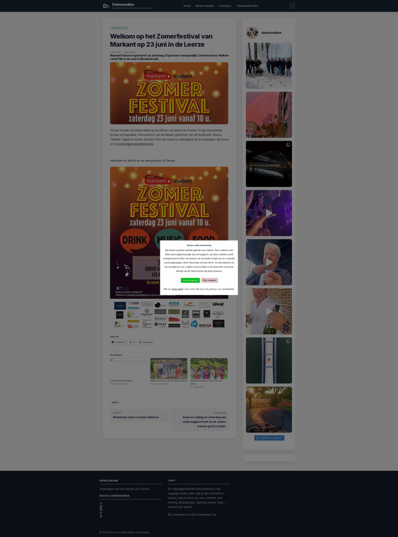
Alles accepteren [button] (190, 280)
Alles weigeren (209, 280)
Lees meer (177, 289)
